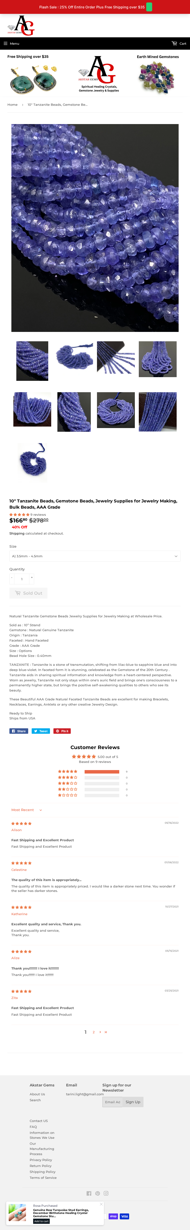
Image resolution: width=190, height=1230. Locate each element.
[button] (19, 515)
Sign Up (133, 1102)
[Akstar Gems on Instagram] (106, 1194)
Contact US (39, 1121)
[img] (21, 823)
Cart (182, 43)
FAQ (33, 1127)
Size (13, 546)
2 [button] (94, 1032)
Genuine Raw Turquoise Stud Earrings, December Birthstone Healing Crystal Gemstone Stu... (61, 1213)
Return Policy (40, 1166)
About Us (37, 1094)
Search (35, 1100)
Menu (14, 43)
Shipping (16, 533)
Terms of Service (43, 1178)
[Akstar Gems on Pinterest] (97, 1194)
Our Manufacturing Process (42, 1149)
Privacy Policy (41, 1160)
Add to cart (41, 1221)
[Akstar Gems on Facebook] (89, 1194)
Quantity (17, 569)
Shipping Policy (42, 1172)
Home (12, 105)
